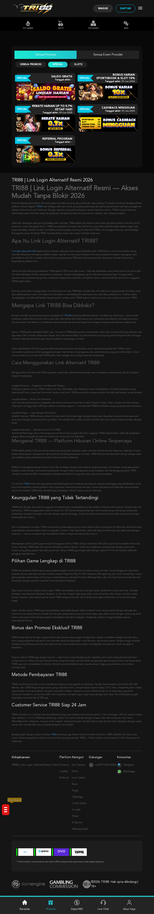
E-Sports (77, 822)
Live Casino (93, 28)
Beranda (25, 909)
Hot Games (28, 28)
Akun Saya (129, 909)
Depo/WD (77, 909)
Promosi (64, 765)
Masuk (103, 8)
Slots (60, 28)
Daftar (125, 8)
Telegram (128, 765)
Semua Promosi (45, 54)
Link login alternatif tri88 (24, 251)
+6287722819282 (105, 765)
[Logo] (37, 8)
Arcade (76, 809)
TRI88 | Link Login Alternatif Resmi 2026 (35, 765)
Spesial (58, 64)
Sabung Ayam (80, 829)
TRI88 (39, 207)
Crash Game (79, 803)
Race (126, 28)
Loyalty (63, 771)
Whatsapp (129, 771)
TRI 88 (67, 316)
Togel (75, 790)
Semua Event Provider (108, 54)
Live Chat (103, 909)
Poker (75, 816)
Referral (64, 777)
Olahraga (77, 797)
